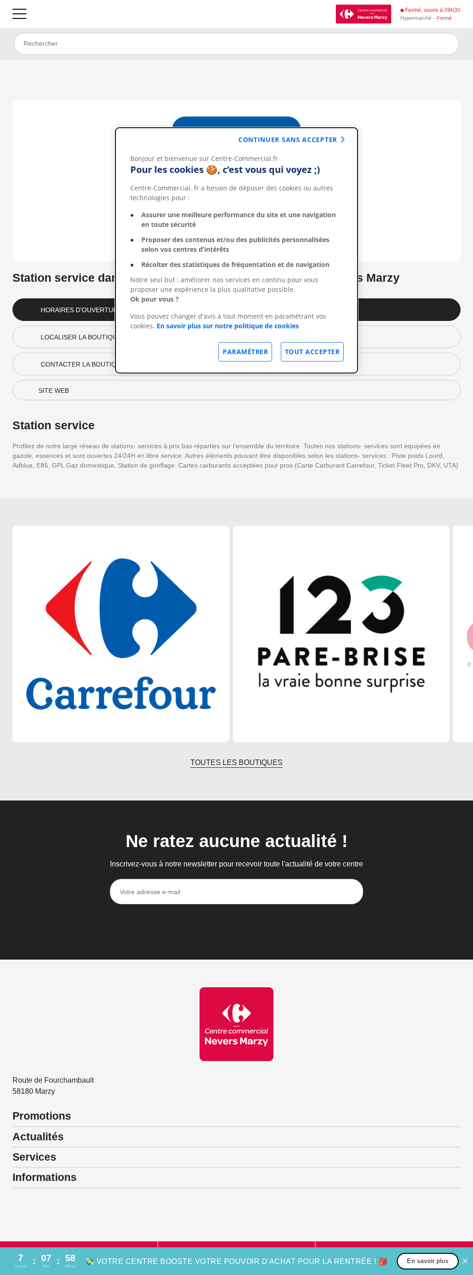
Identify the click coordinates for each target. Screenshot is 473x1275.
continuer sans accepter (287, 139)
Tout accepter (312, 351)
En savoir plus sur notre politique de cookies (228, 325)
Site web (53, 390)
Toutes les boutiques (236, 762)
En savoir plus (428, 1260)
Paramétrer (245, 351)
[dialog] (236, 250)
